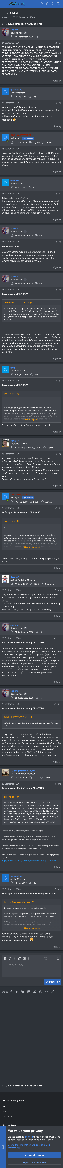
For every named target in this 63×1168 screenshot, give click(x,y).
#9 (60, 508)
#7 (60, 381)
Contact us (7, 1116)
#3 (60, 149)
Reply (58, 81)
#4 (60, 194)
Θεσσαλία (49, 584)
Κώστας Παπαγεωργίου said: (17, 902)
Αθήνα (48, 142)
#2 (60, 103)
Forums (5, 1111)
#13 (59, 784)
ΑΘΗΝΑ (51, 447)
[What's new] (53, 4)
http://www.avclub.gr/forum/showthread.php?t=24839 (29, 860)
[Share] (56, 43)
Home (4, 1106)
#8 (60, 454)
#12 (59, 704)
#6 (60, 290)
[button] (5, 4)
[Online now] (7, 140)
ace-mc (7, 17)
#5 (60, 242)
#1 (60, 43)
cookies (29, 1136)
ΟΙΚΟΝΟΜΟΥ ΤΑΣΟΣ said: (16, 302)
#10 (59, 590)
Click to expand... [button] (31, 419)
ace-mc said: (10, 393)
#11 (59, 638)
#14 (59, 889)
